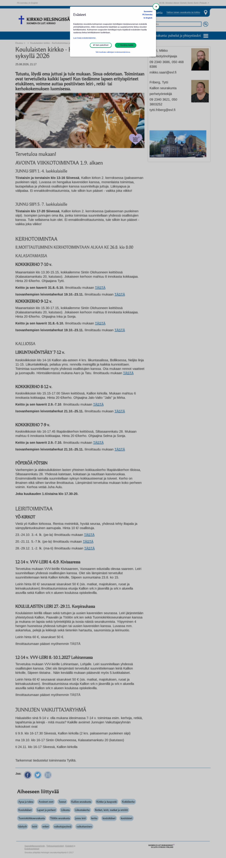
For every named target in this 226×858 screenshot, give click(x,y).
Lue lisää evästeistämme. (84, 38)
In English (148, 18)
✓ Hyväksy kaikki (125, 45)
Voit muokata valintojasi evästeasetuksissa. (113, 52)
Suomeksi (148, 11)
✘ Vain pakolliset (100, 45)
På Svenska (147, 15)
